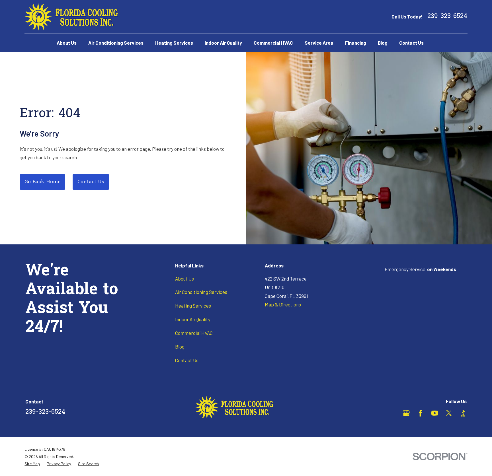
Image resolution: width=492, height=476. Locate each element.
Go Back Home (42, 182)
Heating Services (193, 305)
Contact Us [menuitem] (411, 43)
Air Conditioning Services (201, 292)
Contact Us (90, 182)
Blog (179, 346)
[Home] (71, 16)
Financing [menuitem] (355, 43)
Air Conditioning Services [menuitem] (116, 43)
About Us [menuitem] (67, 43)
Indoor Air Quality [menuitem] (223, 43)
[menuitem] (32, 463)
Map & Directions (283, 304)
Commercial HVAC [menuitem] (273, 43)
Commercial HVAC (194, 333)
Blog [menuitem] (383, 43)
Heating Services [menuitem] (174, 43)
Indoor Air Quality (192, 319)
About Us (184, 278)
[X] (449, 413)
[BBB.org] (463, 413)
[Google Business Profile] (406, 413)
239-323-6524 (447, 16)
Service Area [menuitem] (319, 43)
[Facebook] (420, 413)
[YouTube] (434, 413)
